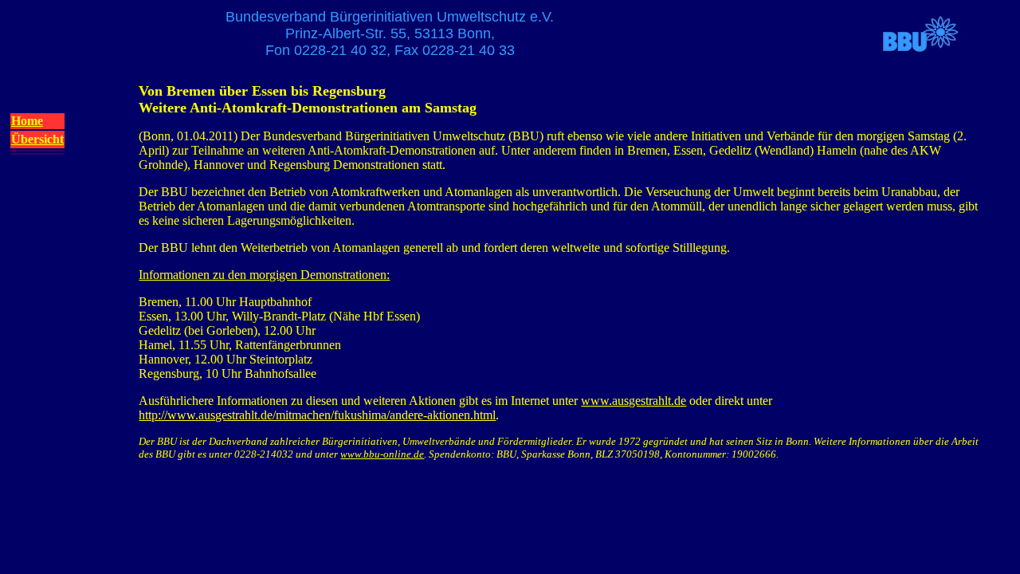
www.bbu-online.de (382, 454)
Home (27, 121)
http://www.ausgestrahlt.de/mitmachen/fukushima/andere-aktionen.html (317, 415)
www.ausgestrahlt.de (633, 400)
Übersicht (37, 139)
